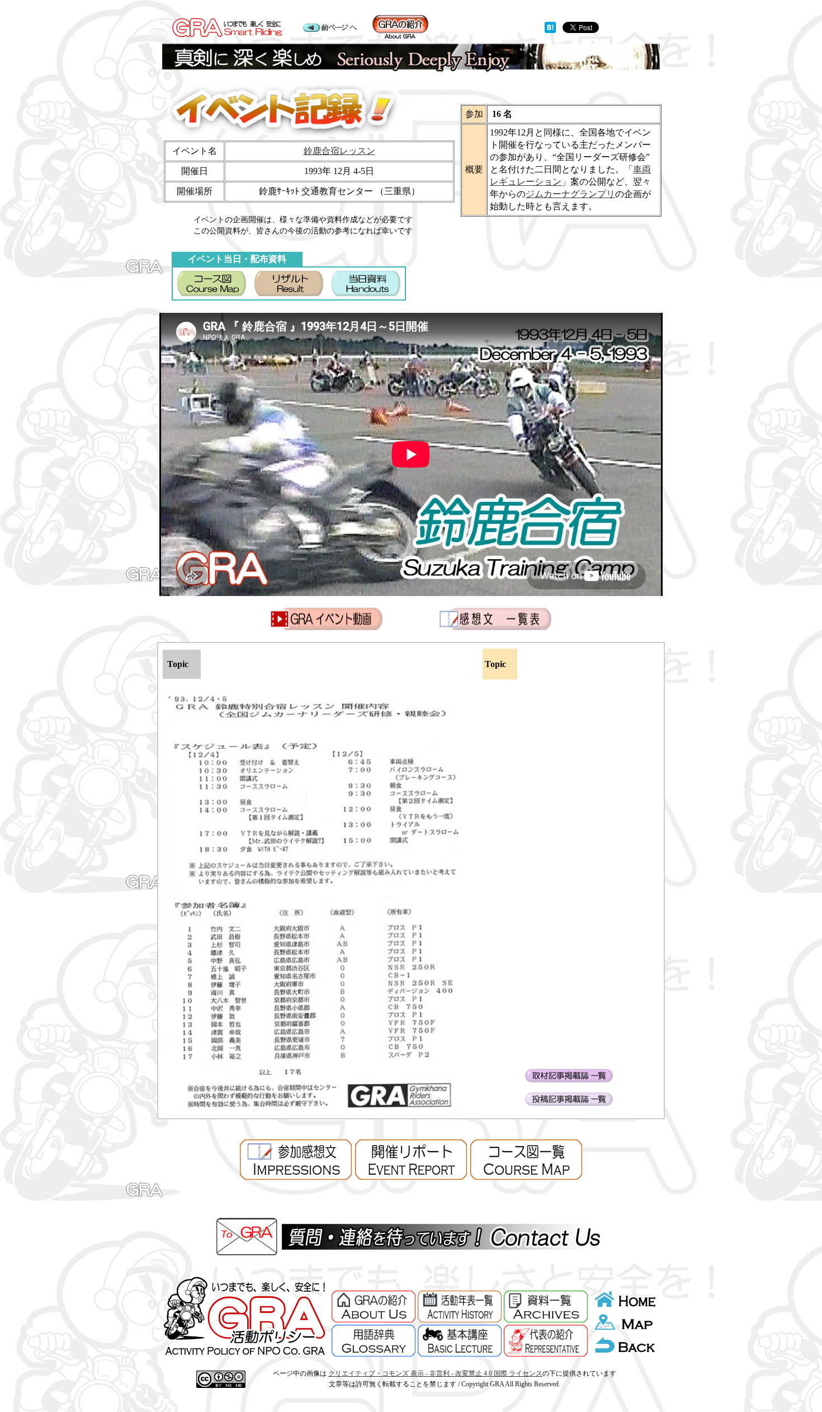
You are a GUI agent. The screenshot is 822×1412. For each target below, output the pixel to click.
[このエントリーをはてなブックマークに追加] (550, 30)
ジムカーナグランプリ (570, 194)
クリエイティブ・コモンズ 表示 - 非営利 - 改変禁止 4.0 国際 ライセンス (435, 1373)
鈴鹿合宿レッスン (339, 151)
